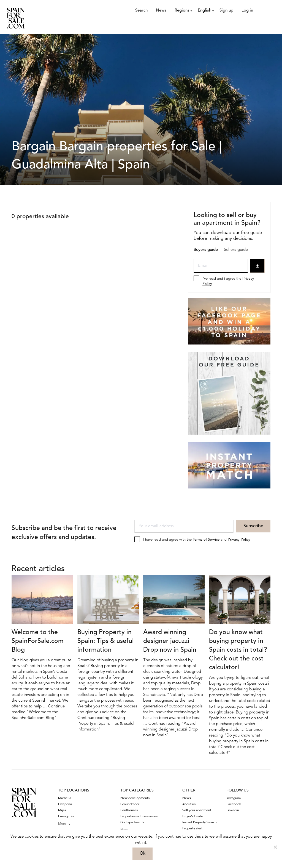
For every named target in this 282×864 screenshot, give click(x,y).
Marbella (64, 798)
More (62, 824)
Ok (142, 853)
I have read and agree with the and (196, 539)
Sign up (226, 11)
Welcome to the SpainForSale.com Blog (38, 641)
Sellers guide (236, 250)
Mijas (62, 810)
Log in (247, 11)
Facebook (233, 804)
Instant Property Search (199, 822)
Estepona (65, 804)
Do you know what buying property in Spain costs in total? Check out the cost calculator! (238, 650)
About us (189, 804)
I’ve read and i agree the (228, 281)
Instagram (233, 798)
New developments (135, 798)
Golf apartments (132, 822)
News (161, 11)
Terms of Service (206, 539)
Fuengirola (66, 816)
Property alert (192, 828)
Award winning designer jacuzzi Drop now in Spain (169, 641)
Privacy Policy (239, 539)
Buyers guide (206, 250)
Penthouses (129, 810)
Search (141, 11)
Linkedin (232, 810)
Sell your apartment (196, 810)
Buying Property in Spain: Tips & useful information (105, 641)
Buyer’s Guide (192, 816)
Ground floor (129, 804)
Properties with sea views (139, 816)
